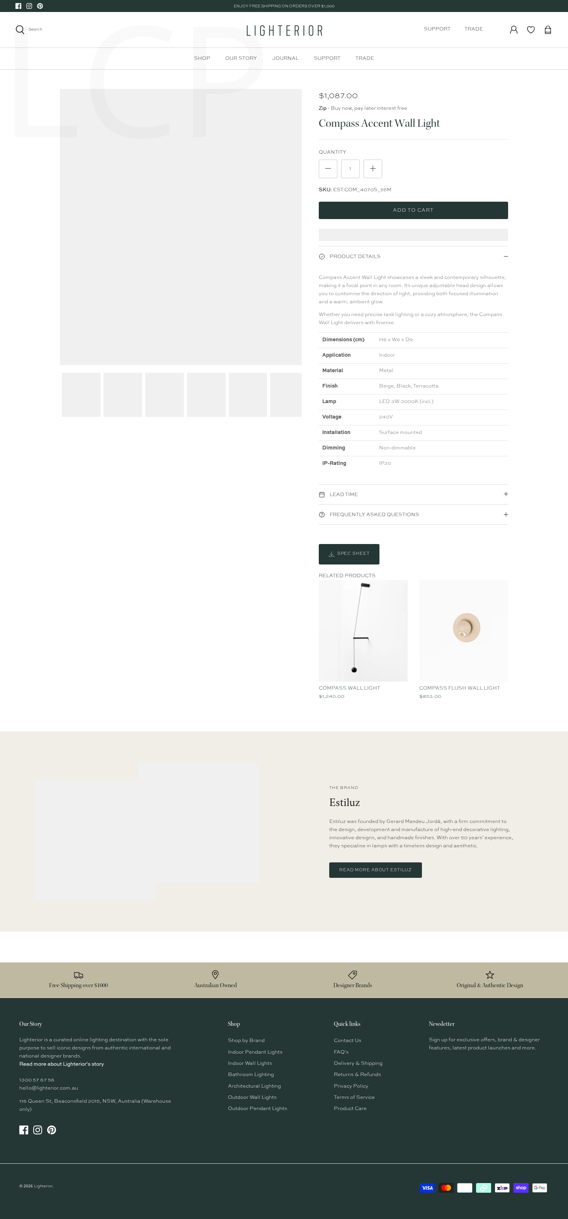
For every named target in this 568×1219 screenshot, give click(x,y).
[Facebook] (18, 6)
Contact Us (347, 1040)
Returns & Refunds (357, 1074)
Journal (285, 58)
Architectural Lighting (254, 1086)
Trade (473, 29)
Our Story (241, 58)
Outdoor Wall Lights (252, 1097)
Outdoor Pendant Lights (257, 1108)
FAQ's (341, 1052)
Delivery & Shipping (358, 1063)
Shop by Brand (246, 1040)
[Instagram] (29, 6)
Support (437, 29)
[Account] (514, 29)
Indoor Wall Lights (250, 1063)
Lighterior (43, 1186)
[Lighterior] (284, 30)
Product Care (350, 1108)
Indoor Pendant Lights (255, 1052)
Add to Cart (413, 210)
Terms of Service (354, 1097)
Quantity (332, 152)
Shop (202, 58)
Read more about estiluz (375, 870)
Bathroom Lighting (251, 1074)
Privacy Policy (351, 1086)
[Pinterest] (40, 6)
